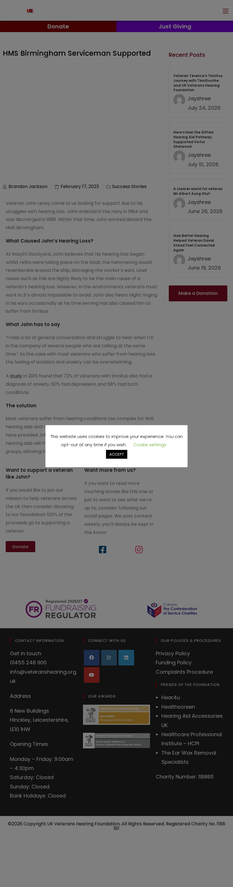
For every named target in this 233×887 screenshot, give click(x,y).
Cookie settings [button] (149, 445)
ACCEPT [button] (116, 454)
